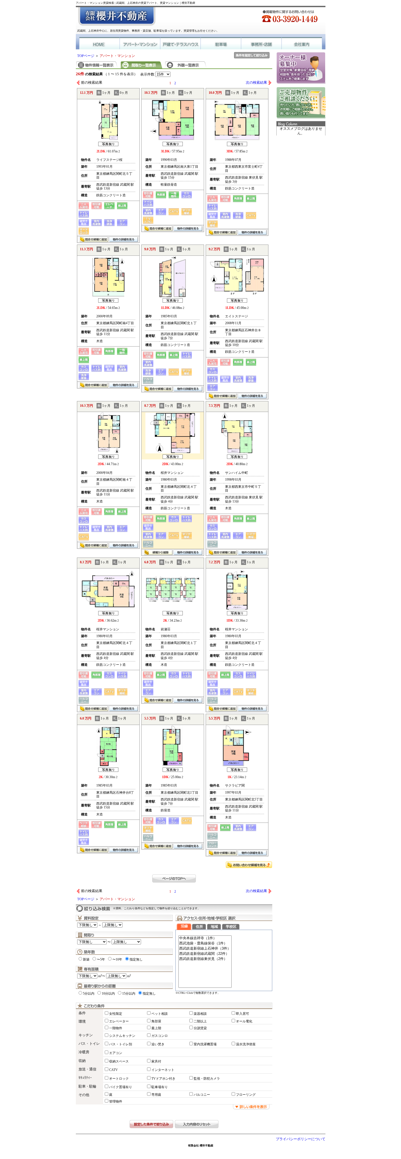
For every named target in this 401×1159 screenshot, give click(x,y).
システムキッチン (122, 1035)
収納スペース (119, 1061)
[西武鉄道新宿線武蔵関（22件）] (205, 953)
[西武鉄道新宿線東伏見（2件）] (205, 959)
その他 (84, 1095)
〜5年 (101, 959)
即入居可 (242, 1013)
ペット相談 (159, 1013)
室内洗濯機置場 (205, 1044)
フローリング (246, 1094)
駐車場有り (159, 1087)
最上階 (156, 1028)
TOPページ (85, 56)
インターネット (162, 1069)
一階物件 (115, 1028)
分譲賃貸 (200, 1028)
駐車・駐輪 (87, 1086)
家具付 (156, 1061)
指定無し (136, 959)
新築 (86, 959)
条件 (82, 1013)
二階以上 (200, 1021)
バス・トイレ (89, 1044)
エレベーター (119, 1021)
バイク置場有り (120, 1087)
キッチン (86, 1035)
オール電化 (244, 1021)
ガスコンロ (159, 1035)
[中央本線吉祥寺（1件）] (205, 938)
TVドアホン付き (163, 1078)
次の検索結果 (256, 83)
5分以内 (88, 993)
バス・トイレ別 (120, 1044)
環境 (82, 1021)
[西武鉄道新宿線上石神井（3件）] (205, 948)
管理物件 (115, 1101)
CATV (113, 1069)
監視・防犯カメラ (207, 1078)
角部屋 (156, 1021)
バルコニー (202, 1094)
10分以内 (108, 993)
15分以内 (128, 993)
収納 (82, 1061)
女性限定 (115, 1013)
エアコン (115, 1053)
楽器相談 (200, 1013)
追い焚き (157, 1044)
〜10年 (117, 959)
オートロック (119, 1078)
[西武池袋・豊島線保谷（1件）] (205, 943)
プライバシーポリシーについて (300, 1139)
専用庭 (156, 1094)
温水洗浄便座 (246, 1044)
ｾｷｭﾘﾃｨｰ (85, 1078)
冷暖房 (84, 1052)
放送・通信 (87, 1069)
